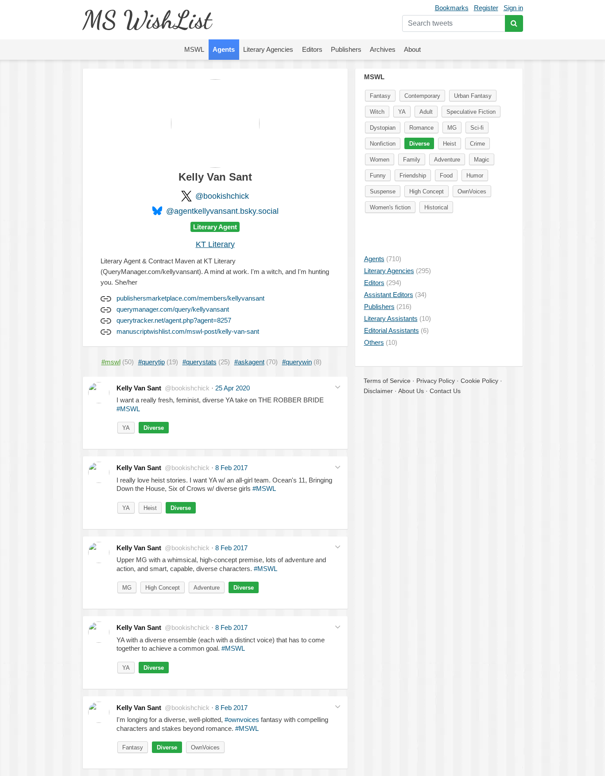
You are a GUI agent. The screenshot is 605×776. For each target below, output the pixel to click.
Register (486, 8)
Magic (481, 159)
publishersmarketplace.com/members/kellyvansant (190, 298)
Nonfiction (383, 143)
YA (126, 428)
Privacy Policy (435, 380)
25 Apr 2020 (232, 388)
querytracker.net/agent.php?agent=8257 (173, 320)
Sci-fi (477, 127)
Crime (477, 143)
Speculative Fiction (471, 111)
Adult (426, 111)
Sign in (513, 8)
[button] (337, 387)
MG (127, 587)
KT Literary (215, 244)
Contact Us (445, 390)
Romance (421, 127)
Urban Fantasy (473, 96)
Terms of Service (387, 380)
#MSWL (128, 409)
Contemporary (422, 96)
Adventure (207, 587)
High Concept (162, 587)
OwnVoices (205, 747)
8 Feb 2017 (231, 467)
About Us (411, 390)
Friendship (412, 175)
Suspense (383, 191)
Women (379, 159)
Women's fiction (390, 207)
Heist (150, 508)
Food (446, 175)
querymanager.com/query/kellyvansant (172, 309)
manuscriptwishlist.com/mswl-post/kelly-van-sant (187, 331)
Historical (436, 207)
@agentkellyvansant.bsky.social (222, 211)
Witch (377, 111)
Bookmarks (452, 8)
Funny (378, 175)
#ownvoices (242, 719)
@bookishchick (222, 196)
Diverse (153, 428)
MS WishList (146, 19)
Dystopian (383, 127)
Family (411, 159)
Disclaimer (378, 390)
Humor (474, 175)
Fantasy (132, 747)
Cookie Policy (479, 380)
